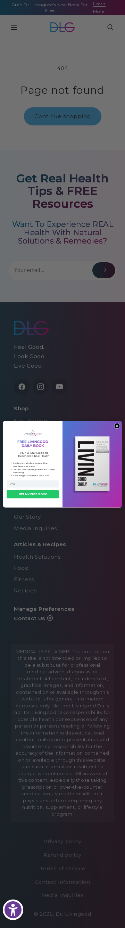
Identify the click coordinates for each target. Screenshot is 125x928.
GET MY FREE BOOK (33, 493)
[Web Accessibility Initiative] (13, 910)
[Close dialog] (117, 425)
